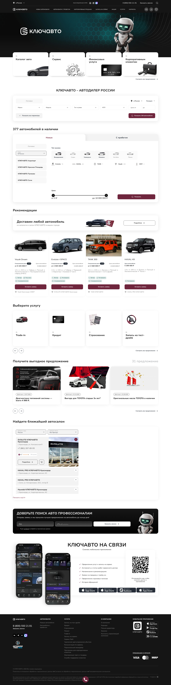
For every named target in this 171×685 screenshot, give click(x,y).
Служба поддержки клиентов (75, 658)
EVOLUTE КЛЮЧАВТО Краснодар (65, 292)
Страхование (69, 628)
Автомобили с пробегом (61, 9)
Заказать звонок (110, 524)
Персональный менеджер (73, 648)
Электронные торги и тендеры (75, 655)
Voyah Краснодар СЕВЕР (26, 292)
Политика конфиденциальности (61, 680)
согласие (26, 529)
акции (114, 9)
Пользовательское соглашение (99, 671)
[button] (15, 350)
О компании (105, 623)
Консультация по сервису (73, 645)
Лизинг (66, 631)
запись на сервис (102, 9)
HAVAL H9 (130, 259)
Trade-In (67, 634)
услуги (122, 9)
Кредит (66, 625)
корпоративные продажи (83, 9)
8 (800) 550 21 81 (22, 625)
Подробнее (138, 223)
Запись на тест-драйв (72, 623)
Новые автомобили (42, 9)
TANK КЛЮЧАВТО (97, 292)
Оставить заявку (30, 287)
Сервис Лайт (68, 639)
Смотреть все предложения (145, 79)
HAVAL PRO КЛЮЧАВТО (135, 292)
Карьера (104, 625)
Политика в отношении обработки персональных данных (33, 671)
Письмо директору (108, 628)
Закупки (104, 631)
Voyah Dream (21, 259)
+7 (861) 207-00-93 (26, 448)
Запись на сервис (70, 636)
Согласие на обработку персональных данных (71, 671)
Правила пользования (78, 680)
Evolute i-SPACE (59, 259)
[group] (30, 64)
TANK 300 (92, 259)
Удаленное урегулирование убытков (77, 642)
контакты (132, 9)
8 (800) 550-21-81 (130, 3)
